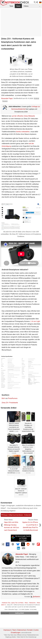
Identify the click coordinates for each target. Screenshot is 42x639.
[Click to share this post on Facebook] (7, 544)
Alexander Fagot (7, 98)
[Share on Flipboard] (38, 544)
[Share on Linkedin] (18, 548)
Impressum (7, 630)
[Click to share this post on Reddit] (28, 544)
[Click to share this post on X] (23, 544)
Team (14, 630)
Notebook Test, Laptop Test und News (12, 603)
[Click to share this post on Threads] (13, 544)
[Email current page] (23, 548)
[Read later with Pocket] (33, 544)
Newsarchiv (32, 603)
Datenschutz (21, 630)
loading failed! (5, 613)
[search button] (35, 2)
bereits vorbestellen (23, 131)
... (39, 6)
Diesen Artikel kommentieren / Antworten (17, 515)
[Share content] (3, 544)
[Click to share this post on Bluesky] (18, 544)
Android (36, 98)
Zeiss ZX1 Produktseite (10, 402)
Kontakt (29, 630)
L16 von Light (35, 321)
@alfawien (36, 596)
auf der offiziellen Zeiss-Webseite (23, 116)
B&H (3, 398)
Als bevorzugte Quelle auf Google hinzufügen (23, 538)
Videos (26, 6)
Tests (11, 6)
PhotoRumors (12, 398)
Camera (4, 101)
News (18, 6)
